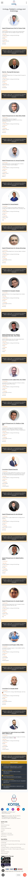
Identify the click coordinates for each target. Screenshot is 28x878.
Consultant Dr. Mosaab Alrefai (10, 688)
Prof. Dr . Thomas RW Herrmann (10, 72)
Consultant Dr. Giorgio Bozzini (10, 204)
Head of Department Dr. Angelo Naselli (12, 601)
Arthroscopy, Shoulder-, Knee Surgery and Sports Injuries (12, 849)
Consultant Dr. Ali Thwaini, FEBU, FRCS (12, 644)
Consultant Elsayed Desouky (10, 469)
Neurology (3, 845)
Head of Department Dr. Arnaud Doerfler (13, 160)
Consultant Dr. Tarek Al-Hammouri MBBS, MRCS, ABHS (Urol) (13, 733)
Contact (3, 830)
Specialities (3, 826)
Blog (2, 831)
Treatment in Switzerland (7, 834)
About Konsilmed (5, 825)
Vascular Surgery (5, 851)
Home (2, 823)
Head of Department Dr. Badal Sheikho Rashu (13, 558)
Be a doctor (4, 836)
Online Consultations (6, 828)
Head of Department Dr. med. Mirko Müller (13, 115)
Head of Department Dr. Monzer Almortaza (14, 248)
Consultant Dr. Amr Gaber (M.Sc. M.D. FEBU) (14, 379)
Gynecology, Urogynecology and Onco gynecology (13, 844)
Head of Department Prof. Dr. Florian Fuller (13, 28)
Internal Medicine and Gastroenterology (10, 840)
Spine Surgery (4, 853)
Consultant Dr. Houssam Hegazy (11, 290)
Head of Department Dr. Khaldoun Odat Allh (13, 424)
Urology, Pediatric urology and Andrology (11, 847)
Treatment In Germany (6, 833)
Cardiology (3, 842)
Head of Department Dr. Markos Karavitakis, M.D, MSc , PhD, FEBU (11, 335)
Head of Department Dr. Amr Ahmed (12, 514)
